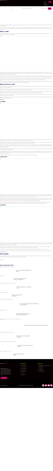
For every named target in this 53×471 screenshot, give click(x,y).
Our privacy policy (4, 385)
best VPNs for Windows (46, 73)
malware (30, 143)
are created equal (9, 27)
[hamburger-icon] (49, 2)
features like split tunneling (15, 200)
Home (45, 1)
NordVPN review (10, 142)
